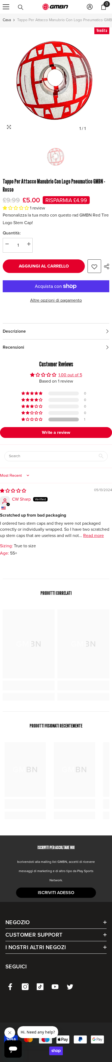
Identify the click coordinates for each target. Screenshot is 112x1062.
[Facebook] (10, 986)
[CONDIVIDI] (105, 266)
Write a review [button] (56, 432)
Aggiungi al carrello (44, 266)
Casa (7, 20)
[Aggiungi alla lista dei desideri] (94, 266)
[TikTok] (40, 986)
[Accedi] (89, 6)
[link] (29, 685)
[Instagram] (25, 986)
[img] (13, 491)
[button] (16, 208)
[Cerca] (20, 7)
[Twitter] (70, 986)
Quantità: (12, 233)
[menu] (6, 7)
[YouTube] (55, 986)
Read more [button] (93, 535)
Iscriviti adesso (56, 892)
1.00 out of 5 (70, 375)
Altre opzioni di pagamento (56, 300)
